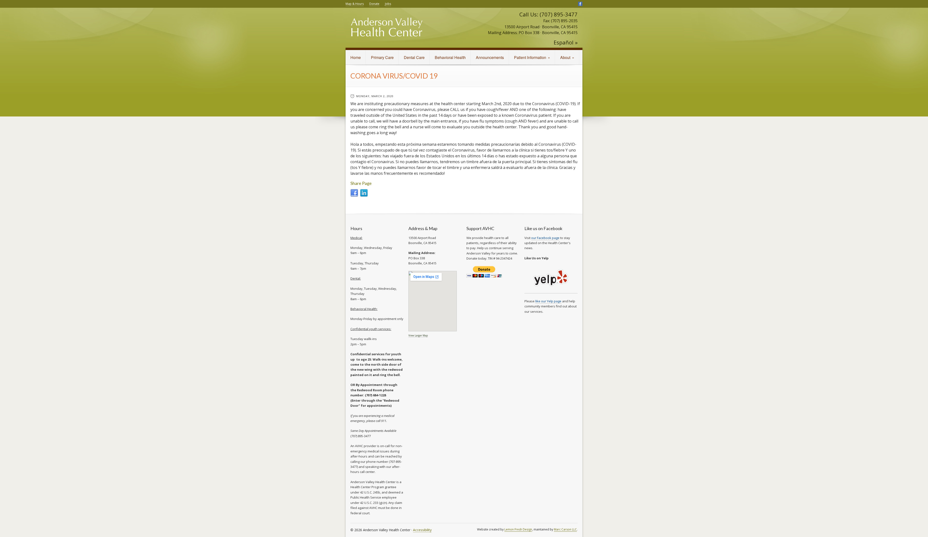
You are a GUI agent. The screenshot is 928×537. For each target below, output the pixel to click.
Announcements (490, 57)
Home (355, 57)
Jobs (388, 4)
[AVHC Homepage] (386, 30)
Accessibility (422, 530)
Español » (566, 42)
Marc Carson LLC (565, 529)
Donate (374, 4)
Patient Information (532, 57)
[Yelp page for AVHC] (551, 291)
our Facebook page (545, 238)
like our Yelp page (548, 301)
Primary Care (382, 57)
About (567, 57)
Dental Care (414, 57)
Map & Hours (355, 4)
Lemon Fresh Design (518, 529)
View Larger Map (418, 335)
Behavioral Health (450, 57)
